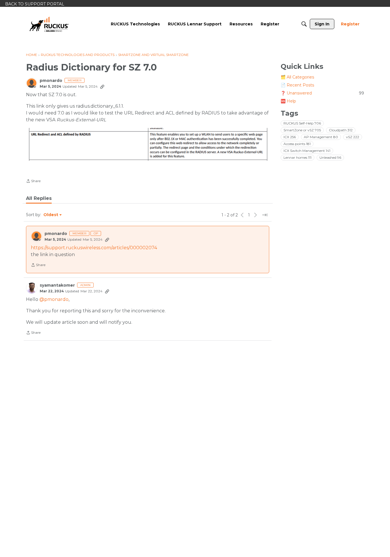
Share (33, 181)
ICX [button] (290, 137)
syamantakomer (57, 285)
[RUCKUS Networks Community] (49, 24)
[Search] (304, 24)
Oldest (51, 215)
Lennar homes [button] (297, 157)
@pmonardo (54, 299)
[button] (147, 144)
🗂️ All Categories (297, 77)
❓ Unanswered (322, 93)
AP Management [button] (321, 137)
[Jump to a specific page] (264, 215)
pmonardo (51, 80)
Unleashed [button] (330, 157)
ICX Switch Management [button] (307, 150)
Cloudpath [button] (341, 130)
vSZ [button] (352, 137)
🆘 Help (288, 101)
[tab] (39, 198)
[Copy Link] (102, 86)
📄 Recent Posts (297, 85)
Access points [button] (297, 144)
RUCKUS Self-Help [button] (302, 123)
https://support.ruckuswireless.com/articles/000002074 (94, 247)
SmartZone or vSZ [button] (302, 130)
